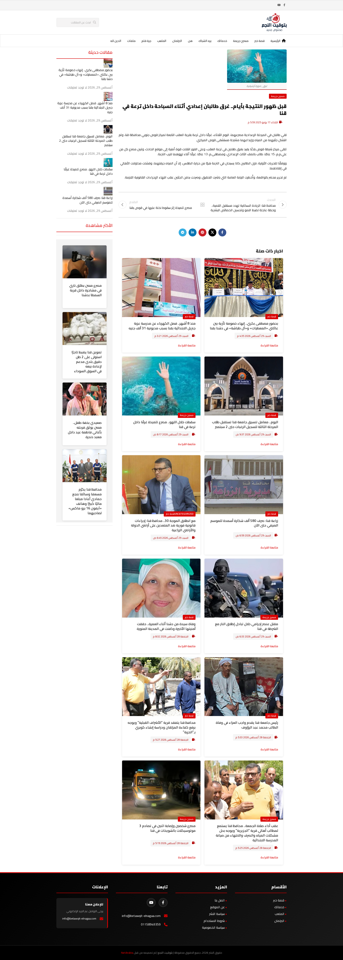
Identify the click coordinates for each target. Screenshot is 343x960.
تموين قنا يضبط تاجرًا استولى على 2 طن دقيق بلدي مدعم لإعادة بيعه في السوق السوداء (86, 361)
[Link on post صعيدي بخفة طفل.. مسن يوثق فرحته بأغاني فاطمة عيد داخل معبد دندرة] (85, 399)
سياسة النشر (217, 914)
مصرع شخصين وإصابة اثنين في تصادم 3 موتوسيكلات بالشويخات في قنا (167, 828)
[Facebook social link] (284, 5)
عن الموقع (217, 907)
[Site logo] (274, 22)
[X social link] (212, 232)
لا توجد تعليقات (77, 87)
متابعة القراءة (269, 345)
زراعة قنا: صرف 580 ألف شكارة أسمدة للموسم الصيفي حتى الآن (244, 523)
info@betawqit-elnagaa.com (141, 916)
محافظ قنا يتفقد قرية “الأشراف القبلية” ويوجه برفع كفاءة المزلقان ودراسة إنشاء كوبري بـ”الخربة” (162, 727)
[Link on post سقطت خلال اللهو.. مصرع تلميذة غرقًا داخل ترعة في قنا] (161, 386)
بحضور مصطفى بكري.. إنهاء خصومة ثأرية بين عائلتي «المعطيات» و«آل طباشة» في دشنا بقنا (244, 325)
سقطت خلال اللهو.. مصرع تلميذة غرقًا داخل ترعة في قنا (164, 424)
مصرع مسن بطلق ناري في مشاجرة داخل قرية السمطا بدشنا (85, 290)
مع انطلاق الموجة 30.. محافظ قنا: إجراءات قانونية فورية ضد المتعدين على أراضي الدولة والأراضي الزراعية (163, 525)
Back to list (202, 205)
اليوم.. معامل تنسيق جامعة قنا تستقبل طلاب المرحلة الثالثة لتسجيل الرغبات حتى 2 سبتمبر (245, 424)
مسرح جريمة (278, 96)
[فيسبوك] (163, 902)
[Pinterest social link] (202, 232)
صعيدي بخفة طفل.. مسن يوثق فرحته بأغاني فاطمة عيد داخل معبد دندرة (85, 429)
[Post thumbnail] (108, 63)
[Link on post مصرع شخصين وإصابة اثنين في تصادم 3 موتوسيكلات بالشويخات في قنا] (161, 789)
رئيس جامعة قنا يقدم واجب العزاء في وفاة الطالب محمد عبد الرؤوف (247, 725)
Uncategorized (184, 513)
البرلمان (279, 921)
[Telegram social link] (183, 232)
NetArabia (127, 952)
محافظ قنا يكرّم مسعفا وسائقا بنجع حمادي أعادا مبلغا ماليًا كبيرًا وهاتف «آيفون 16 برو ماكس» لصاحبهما (85, 501)
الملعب (279, 914)
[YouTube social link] (279, 5)
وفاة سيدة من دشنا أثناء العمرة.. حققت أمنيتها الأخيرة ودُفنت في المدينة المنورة (166, 626)
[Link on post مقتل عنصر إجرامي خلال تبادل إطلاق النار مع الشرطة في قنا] (243, 588)
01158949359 (151, 924)
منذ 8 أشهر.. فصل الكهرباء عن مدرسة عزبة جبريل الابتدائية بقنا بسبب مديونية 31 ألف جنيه (162, 325)
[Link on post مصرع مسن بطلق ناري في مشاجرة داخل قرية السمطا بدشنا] (85, 261)
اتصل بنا (220, 900)
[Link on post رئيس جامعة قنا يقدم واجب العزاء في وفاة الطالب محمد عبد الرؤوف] (243, 686)
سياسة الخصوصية (213, 927)
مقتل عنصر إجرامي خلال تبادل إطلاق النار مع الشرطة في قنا (246, 626)
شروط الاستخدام (214, 921)
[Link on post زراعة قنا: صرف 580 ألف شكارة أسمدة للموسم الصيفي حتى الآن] (243, 484)
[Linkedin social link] (193, 232)
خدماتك (279, 907)
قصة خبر (271, 316)
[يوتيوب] (151, 902)
